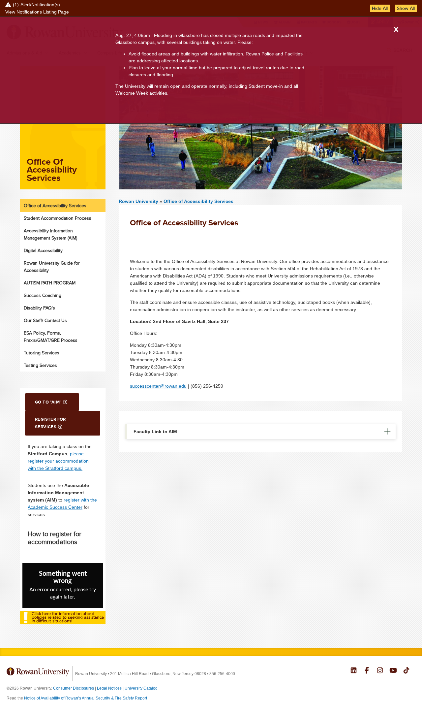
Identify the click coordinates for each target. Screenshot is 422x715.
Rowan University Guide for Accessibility (52, 267)
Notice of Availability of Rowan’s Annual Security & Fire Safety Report (85, 698)
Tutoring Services (41, 352)
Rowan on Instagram (380, 671)
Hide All (380, 8)
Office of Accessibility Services (198, 201)
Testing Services (40, 365)
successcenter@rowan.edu (158, 386)
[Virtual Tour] (63, 624)
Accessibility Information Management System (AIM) (50, 234)
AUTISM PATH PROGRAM (49, 282)
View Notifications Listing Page (37, 12)
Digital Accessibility (43, 250)
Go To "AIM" (48, 402)
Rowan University (139, 201)
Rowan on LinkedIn (353, 671)
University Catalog (141, 688)
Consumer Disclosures (73, 688)
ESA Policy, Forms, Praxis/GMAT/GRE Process (50, 336)
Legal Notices (109, 688)
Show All (406, 8)
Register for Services (50, 423)
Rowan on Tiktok (406, 671)
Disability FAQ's (39, 308)
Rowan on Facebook (367, 671)
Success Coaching (42, 295)
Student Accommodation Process (57, 218)
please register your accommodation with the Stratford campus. (58, 461)
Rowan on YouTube (393, 671)
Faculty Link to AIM (155, 431)
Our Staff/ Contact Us (45, 320)
